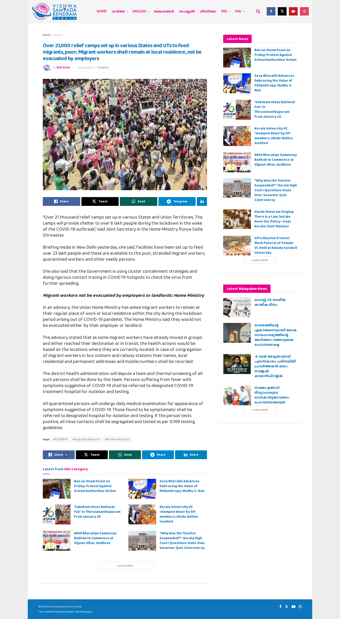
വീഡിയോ (208, 11)
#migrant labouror (86, 439)
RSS (224, 11)
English (139, 11)
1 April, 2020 (85, 67)
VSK (238, 11)
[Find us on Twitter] (282, 11)
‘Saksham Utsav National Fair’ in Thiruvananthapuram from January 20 (97, 511)
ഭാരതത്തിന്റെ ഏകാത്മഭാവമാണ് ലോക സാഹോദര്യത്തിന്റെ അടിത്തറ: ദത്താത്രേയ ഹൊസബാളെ (275, 335)
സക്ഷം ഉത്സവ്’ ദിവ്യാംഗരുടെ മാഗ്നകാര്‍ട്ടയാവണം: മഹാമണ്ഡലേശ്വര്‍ (272, 395)
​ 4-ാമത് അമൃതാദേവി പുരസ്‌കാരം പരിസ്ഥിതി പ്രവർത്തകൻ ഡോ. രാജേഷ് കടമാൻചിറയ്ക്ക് (275, 366)
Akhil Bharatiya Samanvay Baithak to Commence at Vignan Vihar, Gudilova (95, 538)
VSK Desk (63, 67)
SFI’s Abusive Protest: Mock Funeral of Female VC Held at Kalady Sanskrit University (275, 245)
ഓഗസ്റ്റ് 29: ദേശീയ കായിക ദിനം (270, 302)
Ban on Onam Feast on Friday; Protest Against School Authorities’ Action (95, 486)
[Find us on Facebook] (271, 11)
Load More (125, 565)
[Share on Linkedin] (202, 201)
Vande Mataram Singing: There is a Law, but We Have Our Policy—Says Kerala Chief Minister (274, 219)
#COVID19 (60, 439)
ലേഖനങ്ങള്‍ (164, 11)
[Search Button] (258, 11)
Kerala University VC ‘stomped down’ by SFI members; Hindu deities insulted (179, 514)
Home (102, 11)
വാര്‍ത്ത (118, 11)
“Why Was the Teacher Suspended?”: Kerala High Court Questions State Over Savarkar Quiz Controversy (182, 540)
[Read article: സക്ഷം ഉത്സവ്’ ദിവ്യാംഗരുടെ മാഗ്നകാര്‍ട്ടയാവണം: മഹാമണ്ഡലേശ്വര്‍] (237, 395)
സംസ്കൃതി (187, 11)
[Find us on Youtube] (293, 11)
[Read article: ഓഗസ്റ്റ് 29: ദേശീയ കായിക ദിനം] (237, 307)
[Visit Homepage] (54, 11)
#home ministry (117, 439)
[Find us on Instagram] (304, 11)
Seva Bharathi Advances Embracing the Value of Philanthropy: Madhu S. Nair (182, 486)
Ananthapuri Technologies (75, 612)
